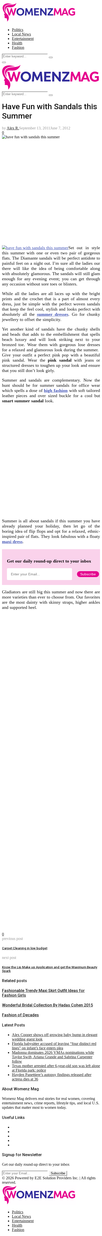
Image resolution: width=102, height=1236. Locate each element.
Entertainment (23, 38)
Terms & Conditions (28, 1140)
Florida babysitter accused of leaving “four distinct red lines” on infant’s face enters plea (54, 1046)
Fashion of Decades (20, 1015)
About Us (19, 1127)
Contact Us (20, 1132)
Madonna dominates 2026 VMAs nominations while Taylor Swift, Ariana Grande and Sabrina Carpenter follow (53, 1056)
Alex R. (13, 128)
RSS (15, 1145)
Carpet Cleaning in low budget (24, 948)
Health (17, 43)
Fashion (18, 47)
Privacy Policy (23, 1136)
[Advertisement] (51, 190)
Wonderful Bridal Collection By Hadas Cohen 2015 (47, 1005)
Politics (17, 30)
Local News (21, 34)
